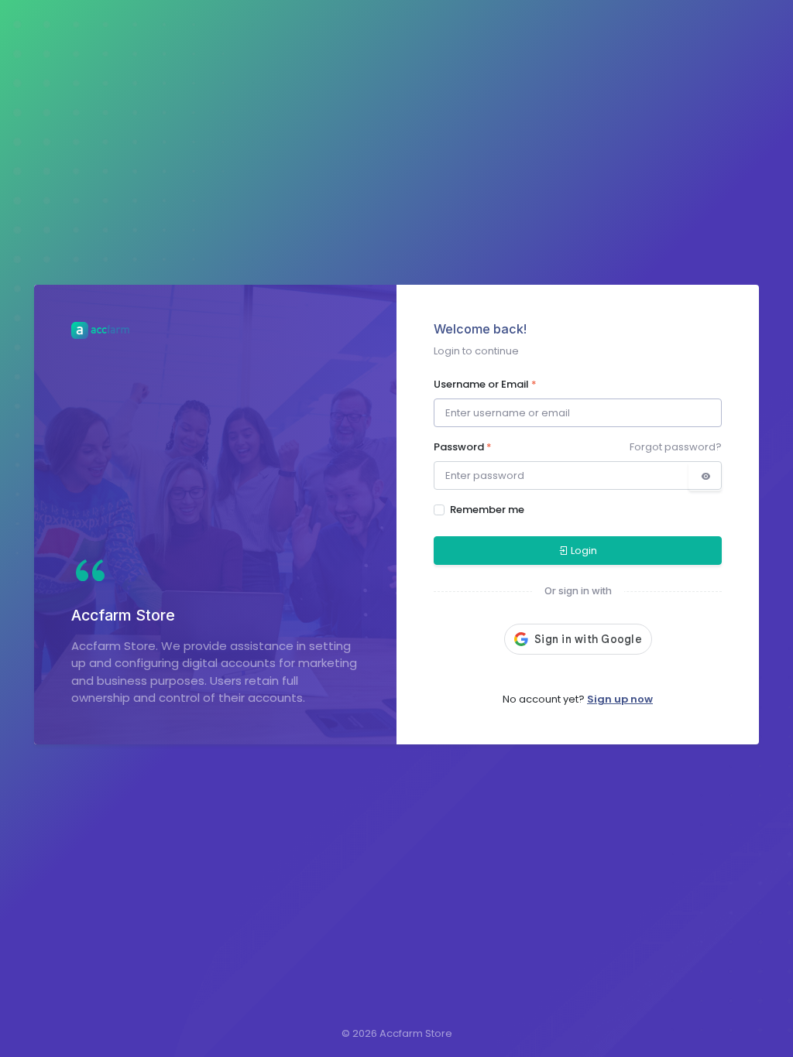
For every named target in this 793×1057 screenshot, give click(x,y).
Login (584, 550)
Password (463, 447)
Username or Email (485, 384)
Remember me (487, 509)
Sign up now (620, 699)
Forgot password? (676, 447)
